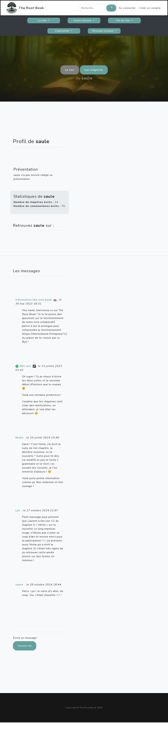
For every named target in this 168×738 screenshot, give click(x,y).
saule (19, 584)
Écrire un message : (25, 638)
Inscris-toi (25, 645)
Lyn (17, 510)
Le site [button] (43, 20)
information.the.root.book (33, 300)
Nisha (19, 437)
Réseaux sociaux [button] (103, 31)
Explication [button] (62, 31)
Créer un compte (150, 8)
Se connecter (127, 8)
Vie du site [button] (123, 20)
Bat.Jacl (25, 366)
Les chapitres (93, 70)
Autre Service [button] (83, 20)
